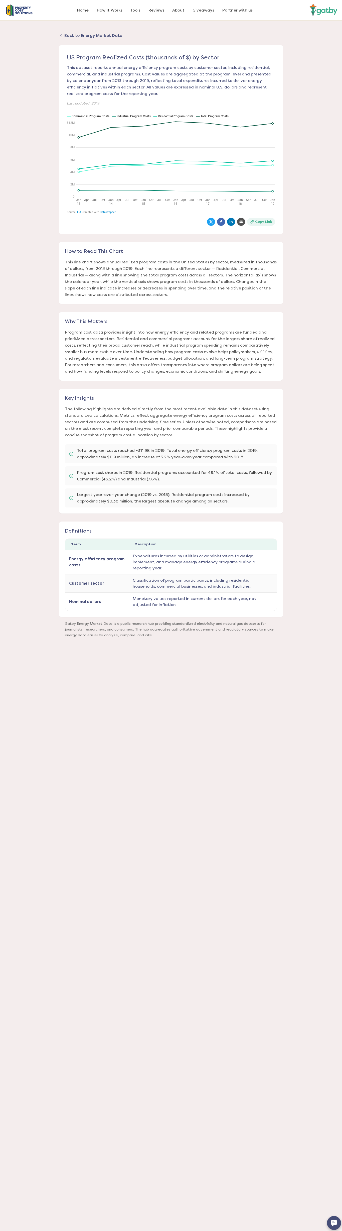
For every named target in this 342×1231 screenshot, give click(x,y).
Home (83, 10)
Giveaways (203, 10)
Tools (135, 10)
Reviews (156, 10)
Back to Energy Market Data (93, 35)
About (178, 10)
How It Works (109, 10)
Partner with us (237, 10)
